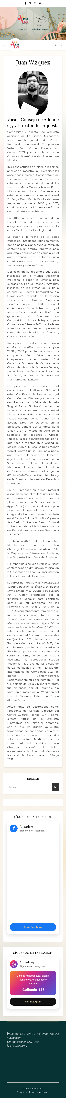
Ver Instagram (33, 1001)
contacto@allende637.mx (22, 1041)
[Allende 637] (33, 20)
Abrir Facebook (33, 927)
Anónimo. (44, 1092)
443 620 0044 (18, 1045)
